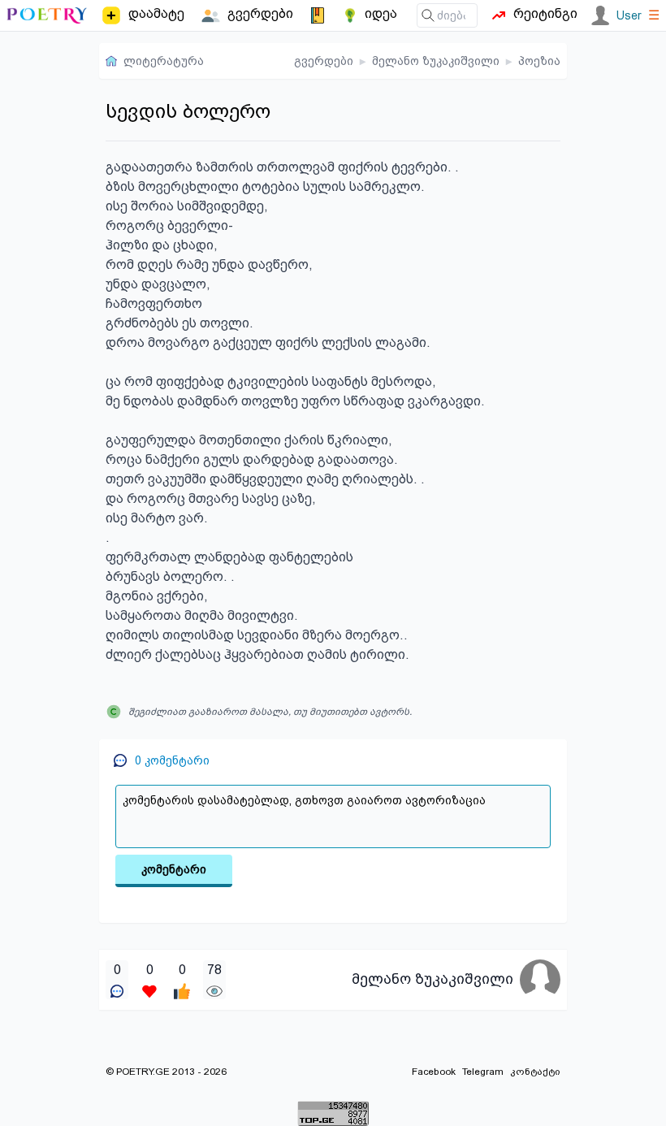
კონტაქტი (535, 1071)
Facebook (434, 1071)
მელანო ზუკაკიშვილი (436, 60)
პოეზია (539, 60)
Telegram (483, 1071)
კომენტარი (173, 869)
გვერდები (323, 60)
